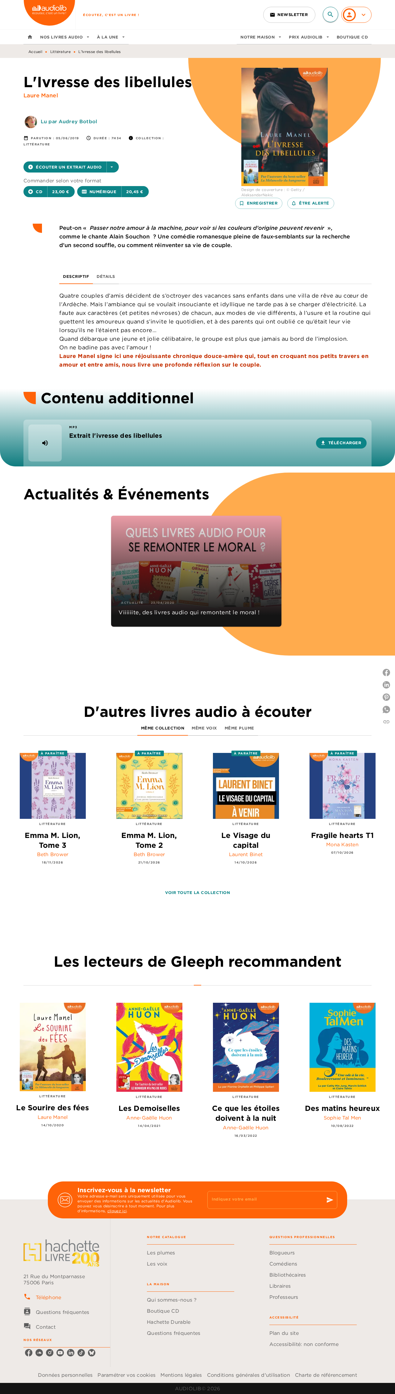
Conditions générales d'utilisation (248, 1375)
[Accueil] (49, 14)
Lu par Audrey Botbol (69, 121)
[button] (289, 15)
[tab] (29, 37)
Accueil (35, 51)
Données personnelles (65, 1375)
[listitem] (28, 1352)
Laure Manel (40, 95)
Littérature (60, 51)
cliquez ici (117, 1211)
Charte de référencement (326, 1375)
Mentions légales (181, 1375)
